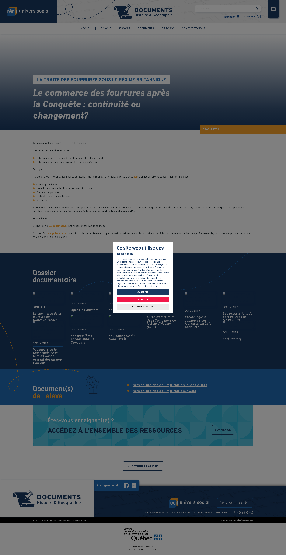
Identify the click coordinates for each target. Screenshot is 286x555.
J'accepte (143, 292)
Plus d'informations (143, 307)
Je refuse (143, 299)
